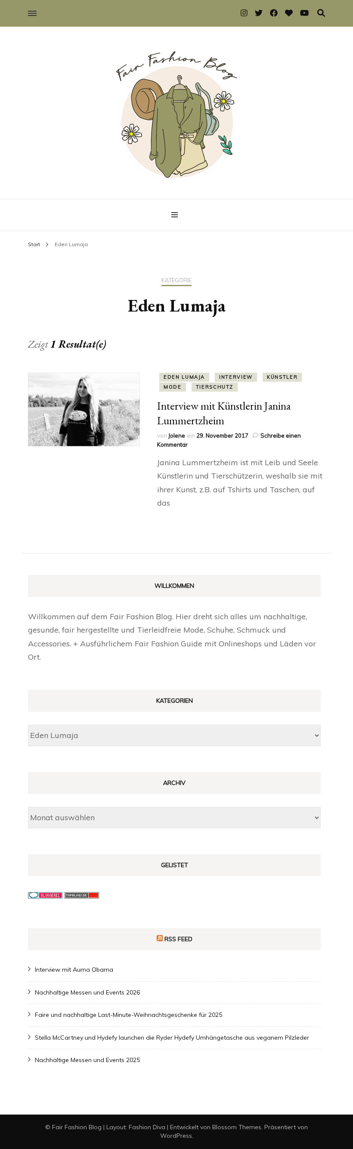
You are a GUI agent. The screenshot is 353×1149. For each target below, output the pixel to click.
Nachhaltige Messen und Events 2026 (87, 992)
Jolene (176, 435)
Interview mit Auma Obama (74, 969)
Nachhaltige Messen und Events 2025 (87, 1060)
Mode (173, 387)
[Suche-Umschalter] (321, 13)
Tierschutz (215, 387)
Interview (236, 377)
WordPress (176, 1136)
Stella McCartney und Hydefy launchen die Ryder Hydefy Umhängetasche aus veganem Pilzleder (172, 1037)
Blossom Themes (236, 1127)
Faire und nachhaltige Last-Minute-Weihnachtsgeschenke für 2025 (128, 1015)
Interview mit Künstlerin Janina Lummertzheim (224, 413)
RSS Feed (178, 939)
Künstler (282, 377)
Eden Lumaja (184, 377)
